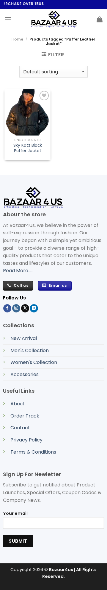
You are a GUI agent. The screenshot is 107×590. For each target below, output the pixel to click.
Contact (20, 427)
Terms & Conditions (33, 452)
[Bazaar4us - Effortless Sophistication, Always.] (54, 19)
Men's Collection (29, 350)
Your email (15, 513)
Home (17, 39)
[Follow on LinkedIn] (34, 308)
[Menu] (8, 19)
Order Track (24, 415)
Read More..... (18, 270)
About (17, 403)
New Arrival (23, 338)
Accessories (24, 374)
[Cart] (100, 19)
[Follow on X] (25, 308)
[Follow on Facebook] (7, 308)
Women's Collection (33, 362)
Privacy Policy (26, 439)
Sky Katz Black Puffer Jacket (27, 148)
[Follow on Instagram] (16, 308)
